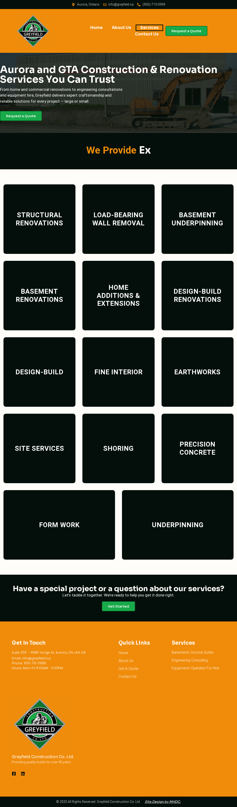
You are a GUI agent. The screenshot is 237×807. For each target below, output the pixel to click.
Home (96, 27)
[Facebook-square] (14, 774)
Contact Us (147, 34)
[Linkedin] (23, 774)
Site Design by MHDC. (163, 802)
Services (149, 27)
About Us (121, 27)
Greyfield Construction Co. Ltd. (43, 756)
